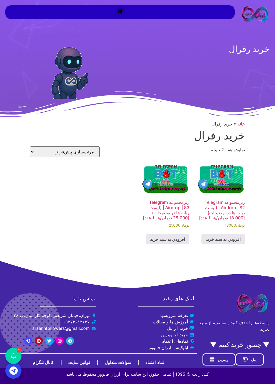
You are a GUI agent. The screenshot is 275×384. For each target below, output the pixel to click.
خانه (241, 124)
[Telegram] (70, 341)
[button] (120, 10)
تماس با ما (84, 298)
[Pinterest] (39, 341)
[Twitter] (49, 341)
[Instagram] (60, 341)
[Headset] (28, 341)
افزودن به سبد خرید (223, 239)
